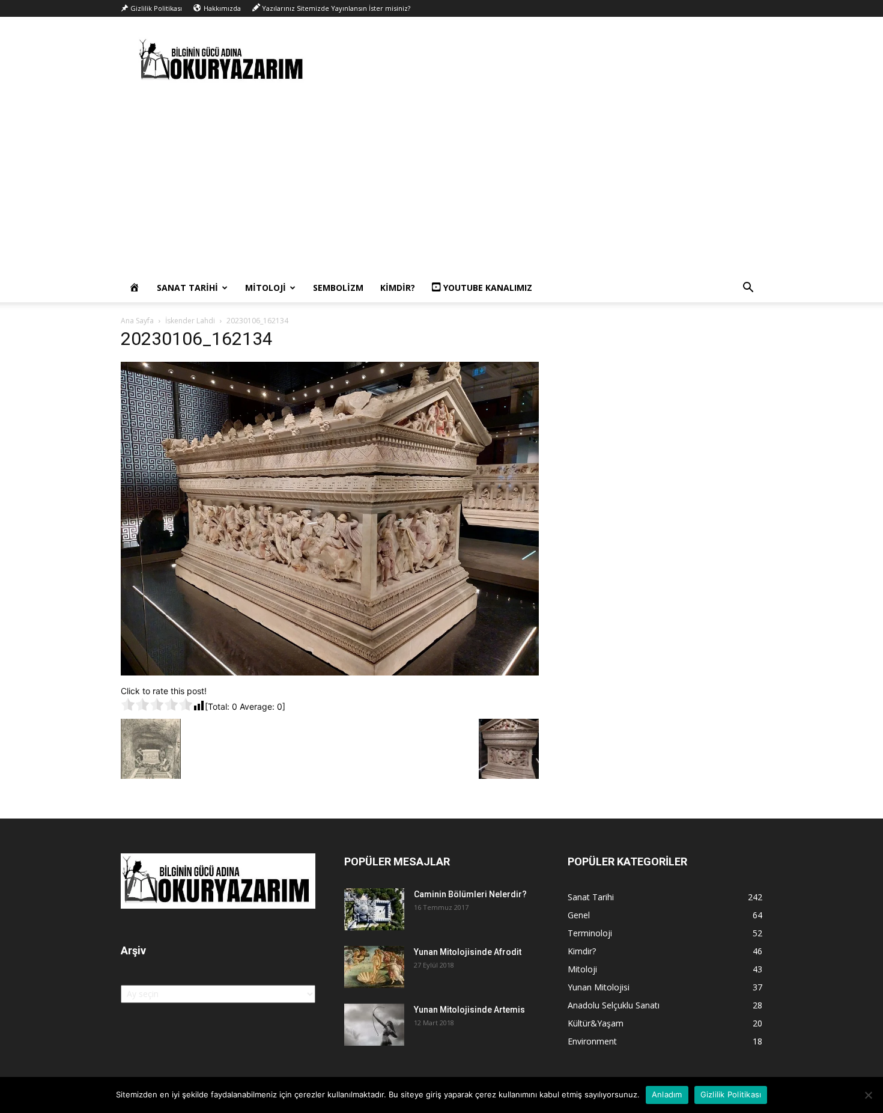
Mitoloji (265, 287)
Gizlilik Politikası (731, 1094)
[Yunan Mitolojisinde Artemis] (374, 1025)
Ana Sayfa (137, 321)
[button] (747, 288)
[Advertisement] (441, 183)
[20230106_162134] (330, 672)
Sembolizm (338, 287)
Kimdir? (397, 287)
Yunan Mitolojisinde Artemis (469, 1009)
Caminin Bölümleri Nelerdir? (470, 894)
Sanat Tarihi (187, 287)
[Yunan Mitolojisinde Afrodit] (374, 967)
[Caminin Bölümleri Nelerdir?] (374, 909)
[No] (868, 1095)
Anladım (667, 1094)
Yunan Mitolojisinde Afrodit (467, 952)
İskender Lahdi (190, 321)
